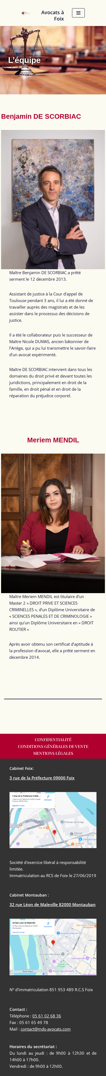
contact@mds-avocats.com (46, 1029)
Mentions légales (53, 753)
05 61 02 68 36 (46, 1016)
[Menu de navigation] (78, 13)
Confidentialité (53, 739)
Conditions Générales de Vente (53, 746)
